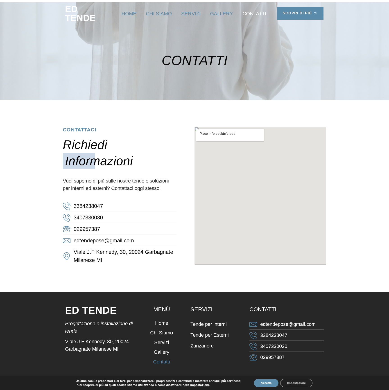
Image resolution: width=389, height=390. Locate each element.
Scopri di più (297, 13)
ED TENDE (80, 13)
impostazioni (199, 385)
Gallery (221, 13)
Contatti (254, 13)
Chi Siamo (159, 13)
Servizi (191, 13)
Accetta (266, 383)
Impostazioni (296, 383)
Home (129, 13)
